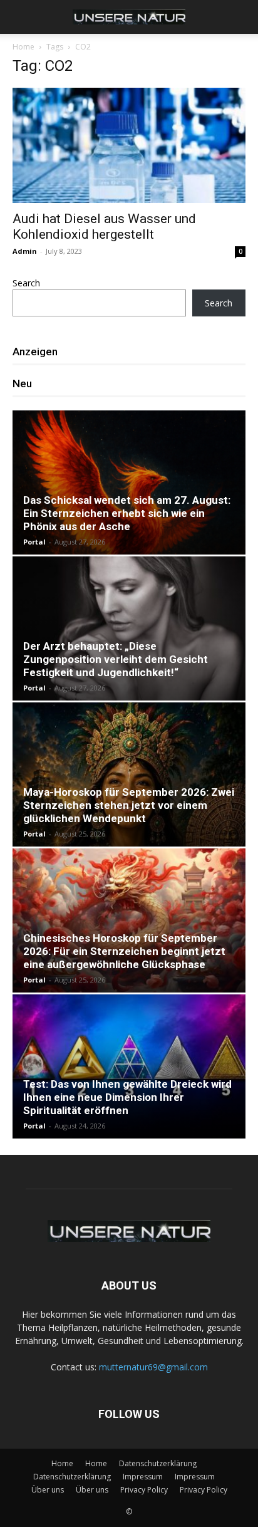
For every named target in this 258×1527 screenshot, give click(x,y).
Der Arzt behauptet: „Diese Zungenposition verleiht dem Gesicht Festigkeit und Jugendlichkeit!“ (115, 659)
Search (26, 283)
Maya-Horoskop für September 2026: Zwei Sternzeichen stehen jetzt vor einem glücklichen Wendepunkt (128, 805)
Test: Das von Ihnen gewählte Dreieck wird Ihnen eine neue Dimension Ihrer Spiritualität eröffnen (127, 1097)
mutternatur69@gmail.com (153, 1367)
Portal (34, 541)
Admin (25, 251)
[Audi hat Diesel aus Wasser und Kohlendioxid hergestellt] (129, 145)
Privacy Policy (144, 1489)
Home (23, 46)
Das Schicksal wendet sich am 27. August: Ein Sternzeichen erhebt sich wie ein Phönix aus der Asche (126, 513)
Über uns (47, 1489)
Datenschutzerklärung (158, 1463)
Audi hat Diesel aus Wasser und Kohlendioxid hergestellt (104, 226)
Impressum (143, 1476)
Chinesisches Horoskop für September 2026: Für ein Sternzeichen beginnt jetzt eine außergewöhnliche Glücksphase (124, 951)
